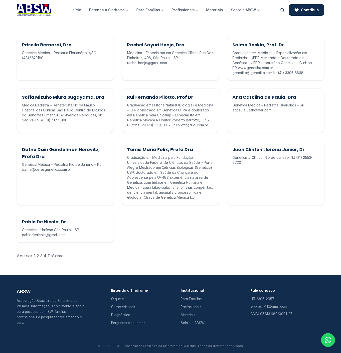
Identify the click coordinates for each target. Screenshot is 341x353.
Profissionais (183, 10)
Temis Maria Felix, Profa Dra (160, 149)
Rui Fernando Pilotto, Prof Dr (160, 97)
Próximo (56, 255)
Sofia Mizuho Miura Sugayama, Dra (63, 97)
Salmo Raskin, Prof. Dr (258, 45)
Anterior (24, 255)
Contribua (310, 10)
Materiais (214, 10)
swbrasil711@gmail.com (268, 306)
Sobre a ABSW (243, 10)
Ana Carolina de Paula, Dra (264, 97)
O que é (117, 299)
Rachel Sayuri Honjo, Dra (155, 45)
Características (123, 307)
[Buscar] (282, 9)
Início (76, 10)
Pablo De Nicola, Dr (44, 222)
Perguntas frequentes (128, 323)
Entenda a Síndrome (107, 10)
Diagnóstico (120, 315)
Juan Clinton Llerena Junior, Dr (268, 149)
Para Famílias (148, 10)
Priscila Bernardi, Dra (47, 45)
